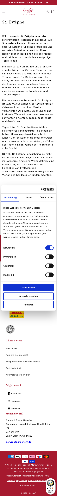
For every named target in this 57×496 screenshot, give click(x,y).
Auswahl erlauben (28, 296)
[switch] (49, 256)
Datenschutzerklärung (33, 476)
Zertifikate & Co (14, 368)
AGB (47, 476)
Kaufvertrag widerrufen (18, 374)
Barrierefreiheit (27, 485)
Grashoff (32, 493)
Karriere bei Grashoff (17, 355)
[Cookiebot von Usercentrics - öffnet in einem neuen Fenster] (41, 189)
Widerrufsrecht (13, 476)
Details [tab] (28, 197)
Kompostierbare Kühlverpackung (23, 361)
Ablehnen (28, 304)
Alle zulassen (28, 287)
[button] (4, 11)
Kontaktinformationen (38, 481)
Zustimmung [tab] (10, 197)
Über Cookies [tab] (47, 197)
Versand (11, 481)
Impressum (21, 481)
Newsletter (11, 348)
